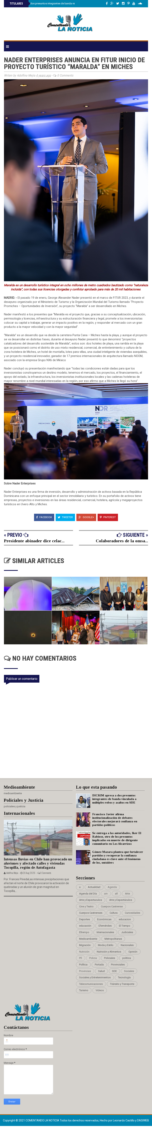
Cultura (114, 912)
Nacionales (127, 945)
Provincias (85, 971)
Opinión (132, 951)
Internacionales (105, 932)
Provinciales (118, 964)
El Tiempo (124, 925)
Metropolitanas (113, 938)
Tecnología (124, 977)
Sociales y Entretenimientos (95, 977)
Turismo (83, 990)
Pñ (80, 958)
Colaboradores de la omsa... (122, 540)
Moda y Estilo (105, 945)
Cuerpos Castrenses (90, 912)
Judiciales (127, 932)
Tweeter (67, 517)
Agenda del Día (88, 893)
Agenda (112, 887)
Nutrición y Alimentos (109, 951)
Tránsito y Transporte (122, 983)
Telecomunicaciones (91, 983)
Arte (127, 893)
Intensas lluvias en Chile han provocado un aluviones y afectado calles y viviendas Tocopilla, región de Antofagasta (38, 863)
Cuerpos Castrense (112, 906)
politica (126, 958)
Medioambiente (88, 938)
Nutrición (84, 951)
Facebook (45, 517)
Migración (85, 945)
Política (83, 964)
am (106, 893)
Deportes (84, 919)
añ (116, 893)
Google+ (88, 517)
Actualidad (94, 887)
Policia (93, 958)
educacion (125, 919)
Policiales (109, 958)
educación (85, 925)
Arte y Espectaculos (90, 899)
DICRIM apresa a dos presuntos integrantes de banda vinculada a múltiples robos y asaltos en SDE (66, 3)
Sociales (129, 971)
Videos (100, 990)
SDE (114, 971)
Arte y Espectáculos (120, 899)
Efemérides (105, 925)
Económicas (104, 919)
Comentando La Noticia (43, 1120)
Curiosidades (132, 912)
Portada (99, 964)
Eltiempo (84, 932)
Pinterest (109, 517)
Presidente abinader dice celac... (34, 540)
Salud (101, 971)
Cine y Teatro (86, 906)
